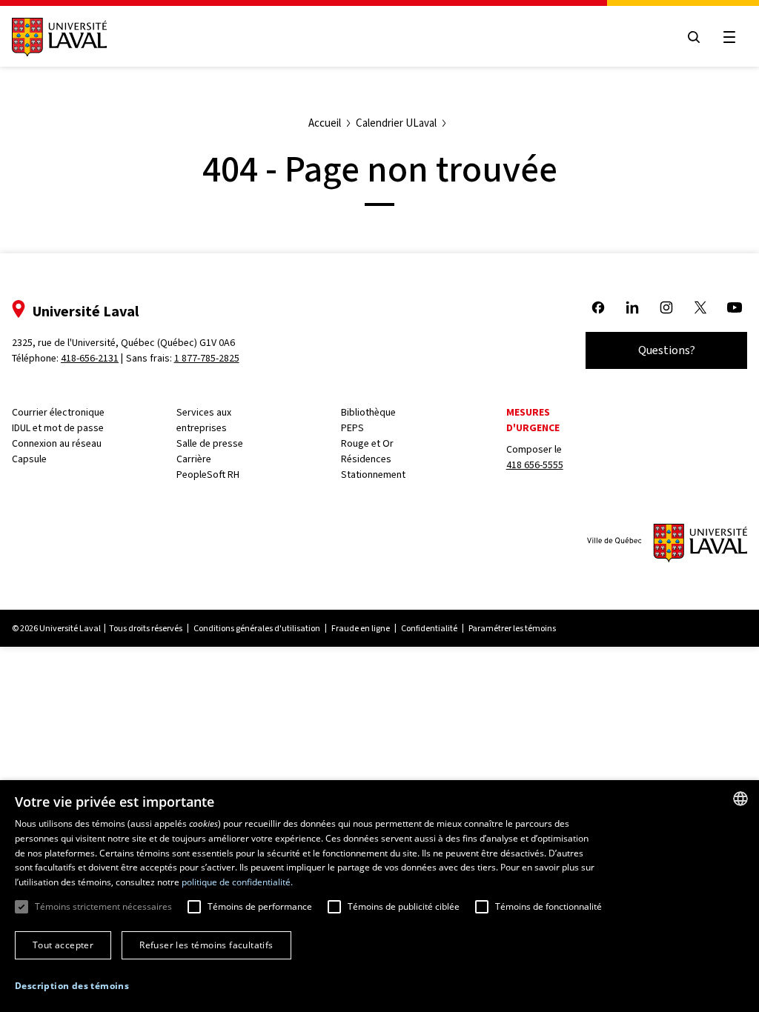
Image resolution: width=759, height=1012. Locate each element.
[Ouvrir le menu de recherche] (694, 37)
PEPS (352, 428)
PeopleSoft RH (207, 474)
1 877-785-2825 (206, 358)
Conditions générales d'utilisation (256, 628)
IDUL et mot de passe (58, 428)
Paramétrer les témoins (512, 628)
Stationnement (373, 474)
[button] (72, 986)
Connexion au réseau (57, 443)
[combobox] (740, 798)
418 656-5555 (534, 465)
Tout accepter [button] (63, 945)
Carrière (193, 459)
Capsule (29, 459)
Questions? (666, 350)
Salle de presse (209, 443)
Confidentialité (429, 628)
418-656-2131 (90, 358)
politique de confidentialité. (237, 882)
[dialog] (379, 896)
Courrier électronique (58, 412)
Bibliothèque (368, 412)
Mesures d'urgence (533, 420)
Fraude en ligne (360, 628)
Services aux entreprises (203, 420)
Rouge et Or (367, 443)
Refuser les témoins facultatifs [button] (206, 945)
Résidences (366, 459)
